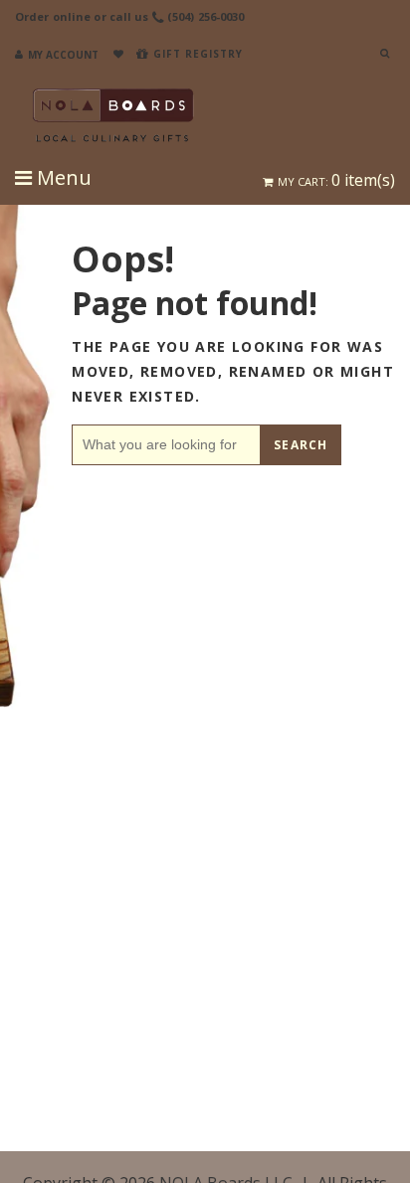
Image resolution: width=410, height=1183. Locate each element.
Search (300, 444)
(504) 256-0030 (206, 16)
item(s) (336, 180)
